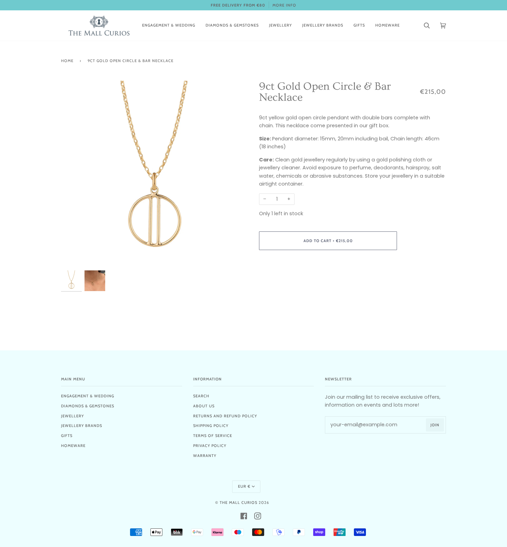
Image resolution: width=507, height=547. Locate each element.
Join (434, 424)
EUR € (244, 486)
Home (67, 60)
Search (201, 396)
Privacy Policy (209, 445)
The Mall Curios (238, 502)
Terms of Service (212, 435)
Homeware (73, 445)
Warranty (204, 455)
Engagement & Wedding (87, 396)
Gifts (66, 435)
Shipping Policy (210, 425)
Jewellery (72, 416)
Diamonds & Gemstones (87, 406)
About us (204, 406)
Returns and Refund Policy (225, 416)
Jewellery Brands (81, 425)
